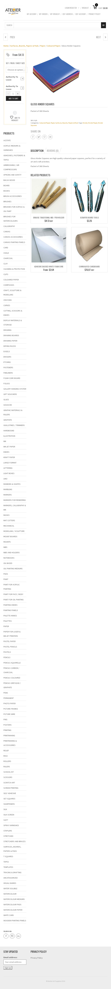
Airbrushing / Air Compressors (11, 167)
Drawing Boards (11, 335)
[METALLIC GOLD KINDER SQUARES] (105, 37)
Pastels (7, 652)
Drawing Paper (10, 340)
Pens (5, 692)
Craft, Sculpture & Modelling (12, 292)
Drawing (7, 330)
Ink (4, 441)
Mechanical (8, 525)
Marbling (7, 489)
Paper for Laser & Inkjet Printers (12, 633)
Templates (8, 867)
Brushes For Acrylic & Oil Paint (14, 209)
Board (6, 185)
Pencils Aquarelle (12, 662)
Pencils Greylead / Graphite (12, 685)
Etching (7, 362)
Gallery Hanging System (14, 389)
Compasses (8, 285)
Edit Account (80, 14)
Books (6, 191)
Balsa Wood (9, 180)
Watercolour (9, 894)
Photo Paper (9, 703)
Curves (6, 305)
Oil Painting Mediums (13, 568)
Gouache (7, 405)
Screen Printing (10, 788)
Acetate (7, 140)
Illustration (9, 436)
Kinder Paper (92, 123)
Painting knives (10, 605)
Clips (5, 274)
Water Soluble (10, 888)
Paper (42, 45)
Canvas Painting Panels (14, 242)
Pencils (6, 657)
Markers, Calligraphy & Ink (14, 507)
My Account (32, 14)
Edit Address (68, 14)
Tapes (6, 861)
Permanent (8, 698)
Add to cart (13, 98)
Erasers (7, 356)
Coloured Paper (53, 45)
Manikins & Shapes (12, 484)
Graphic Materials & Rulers (12, 412)
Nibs (5, 547)
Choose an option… (16, 69)
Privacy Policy (94, 14)
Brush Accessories (12, 196)
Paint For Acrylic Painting (11, 586)
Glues (6, 399)
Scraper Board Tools (89, 217)
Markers (7, 494)
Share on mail (50, 137)
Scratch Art (9, 782)
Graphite (7, 420)
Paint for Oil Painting (13, 599)
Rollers (7, 761)
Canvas (6, 231)
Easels (6, 351)
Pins (5, 719)
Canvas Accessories (13, 237)
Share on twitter (38, 137)
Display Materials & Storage (12, 322)
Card (5, 247)
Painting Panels (10, 610)
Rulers (6, 766)
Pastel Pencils (10, 646)
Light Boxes (8, 473)
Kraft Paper (9, 457)
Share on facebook (33, 137)
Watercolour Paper (12, 910)
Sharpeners (9, 804)
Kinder (85, 123)
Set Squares (9, 798)
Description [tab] (37, 151)
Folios (6, 383)
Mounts (7, 542)
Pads (5, 574)
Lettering (7, 468)
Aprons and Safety (12, 174)
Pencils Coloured (11, 677)
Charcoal (8, 258)
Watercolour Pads (12, 904)
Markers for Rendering (14, 500)
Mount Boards (10, 536)
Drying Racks (9, 346)
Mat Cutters (9, 520)
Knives (6, 452)
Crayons (7, 300)
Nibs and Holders (11, 552)
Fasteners (8, 367)
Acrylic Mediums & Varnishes (11, 147)
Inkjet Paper (9, 446)
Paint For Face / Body (13, 594)
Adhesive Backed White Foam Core (48, 266)
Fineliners (8, 373)
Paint (5, 579)
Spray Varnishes (11, 825)
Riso (5, 756)
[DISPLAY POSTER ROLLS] (5, 37)
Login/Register (71, 7)
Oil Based (7, 563)
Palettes (7, 621)
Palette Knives (10, 615)
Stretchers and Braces (14, 841)
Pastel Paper (9, 641)
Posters (7, 725)
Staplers (7, 830)
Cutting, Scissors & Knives (12, 312)
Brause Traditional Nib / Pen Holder (48, 217)
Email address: (10, 957)
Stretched (8, 836)
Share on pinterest (44, 137)
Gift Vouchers (10, 394)
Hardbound (8, 430)
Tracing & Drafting (12, 872)
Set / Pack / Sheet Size (15, 63)
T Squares (8, 856)
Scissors (7, 777)
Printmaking (9, 735)
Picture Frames (10, 708)
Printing (7, 730)
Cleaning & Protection (14, 269)
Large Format (9, 462)
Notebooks (8, 558)
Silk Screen (8, 814)
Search (9, 25)
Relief (6, 750)
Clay (5, 263)
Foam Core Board (11, 378)
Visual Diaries (9, 883)
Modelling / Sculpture (14, 531)
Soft (5, 820)
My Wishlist (55, 14)
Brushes (7, 201)
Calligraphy (9, 226)
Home (6, 45)
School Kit (8, 772)
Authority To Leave (12, 78)
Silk (5, 809)
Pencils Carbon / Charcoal (11, 670)
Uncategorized (10, 877)
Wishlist (85, 7)
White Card (8, 915)
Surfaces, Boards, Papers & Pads (24, 45)
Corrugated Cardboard (89, 266)
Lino (5, 478)
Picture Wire (9, 714)
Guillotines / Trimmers (14, 425)
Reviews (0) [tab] (53, 151)
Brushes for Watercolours (10, 218)
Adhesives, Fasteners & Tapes (14, 157)
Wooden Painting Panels (14, 920)
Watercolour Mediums (14, 899)
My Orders (43, 14)
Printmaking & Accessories (10, 743)
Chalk (6, 253)
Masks (6, 515)
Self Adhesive (9, 793)
